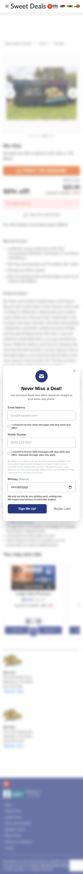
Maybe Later (62, 508)
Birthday (18, 479)
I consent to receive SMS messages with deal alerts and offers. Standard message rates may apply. (40, 453)
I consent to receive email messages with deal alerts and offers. (40, 426)
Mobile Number (17, 434)
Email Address (16, 407)
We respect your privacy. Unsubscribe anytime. (32, 499)
